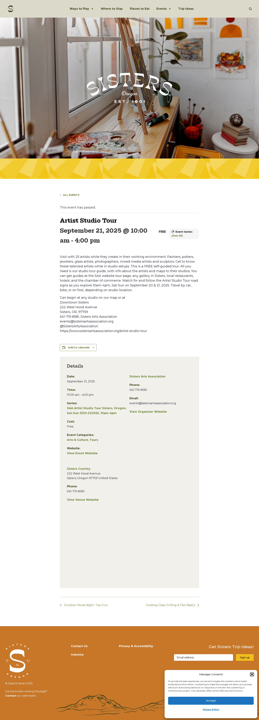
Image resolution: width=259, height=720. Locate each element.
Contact (10, 695)
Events (161, 8)
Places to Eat (139, 8)
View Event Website (82, 453)
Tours (94, 440)
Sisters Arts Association (147, 376)
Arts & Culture (77, 440)
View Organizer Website (148, 411)
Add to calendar (79, 347)
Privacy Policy (211, 709)
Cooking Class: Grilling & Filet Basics (171, 605)
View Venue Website (83, 499)
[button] (252, 674)
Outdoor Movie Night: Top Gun (85, 605)
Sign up (245, 657)
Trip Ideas (186, 8)
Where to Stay (112, 8)
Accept (211, 700)
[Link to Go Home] (10, 8)
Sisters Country (78, 468)
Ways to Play (79, 8)
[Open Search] (250, 8)
